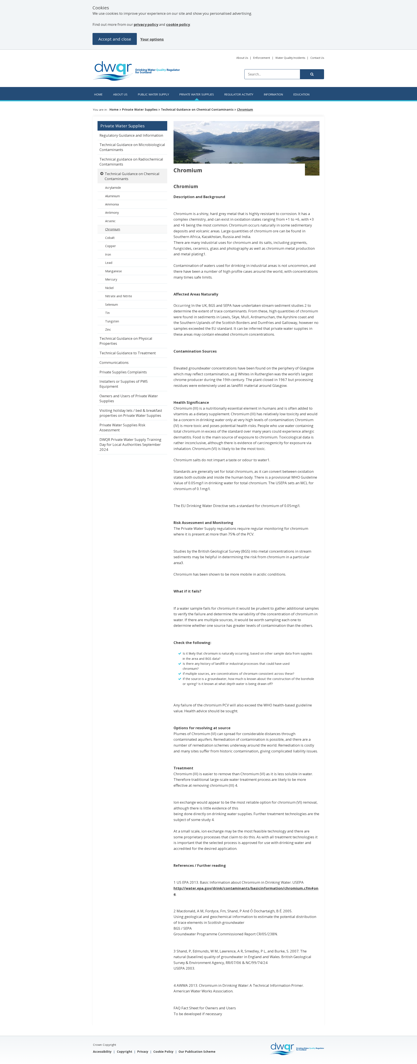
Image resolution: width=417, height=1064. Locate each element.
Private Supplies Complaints (123, 371)
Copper (110, 246)
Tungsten (112, 321)
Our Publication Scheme (197, 1052)
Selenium (111, 304)
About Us (242, 58)
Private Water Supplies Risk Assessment (122, 427)
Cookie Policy (163, 1052)
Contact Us (317, 58)
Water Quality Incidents (290, 58)
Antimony (112, 212)
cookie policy (178, 24)
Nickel (109, 288)
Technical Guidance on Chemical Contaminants (197, 110)
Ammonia (112, 204)
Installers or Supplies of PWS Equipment (123, 384)
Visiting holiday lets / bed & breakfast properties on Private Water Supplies (130, 413)
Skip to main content (120, 60)
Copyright (124, 1052)
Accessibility (102, 1052)
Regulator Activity (238, 94)
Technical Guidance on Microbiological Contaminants (132, 147)
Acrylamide (113, 187)
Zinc (108, 329)
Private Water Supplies (196, 94)
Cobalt (110, 237)
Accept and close (114, 39)
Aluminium (112, 196)
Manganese (113, 271)
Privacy (142, 1052)
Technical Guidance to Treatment (127, 352)
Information (273, 94)
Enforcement (261, 58)
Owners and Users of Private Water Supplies (128, 398)
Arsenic (110, 221)
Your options (152, 39)
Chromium (245, 110)
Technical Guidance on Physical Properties (125, 341)
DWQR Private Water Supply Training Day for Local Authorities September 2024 (130, 444)
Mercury (111, 279)
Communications (114, 362)
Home (98, 94)
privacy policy (146, 24)
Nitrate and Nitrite (119, 296)
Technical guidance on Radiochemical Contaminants (131, 162)
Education (301, 94)
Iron (108, 254)
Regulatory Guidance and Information (131, 135)
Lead (108, 262)
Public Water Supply (153, 94)
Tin (107, 312)
